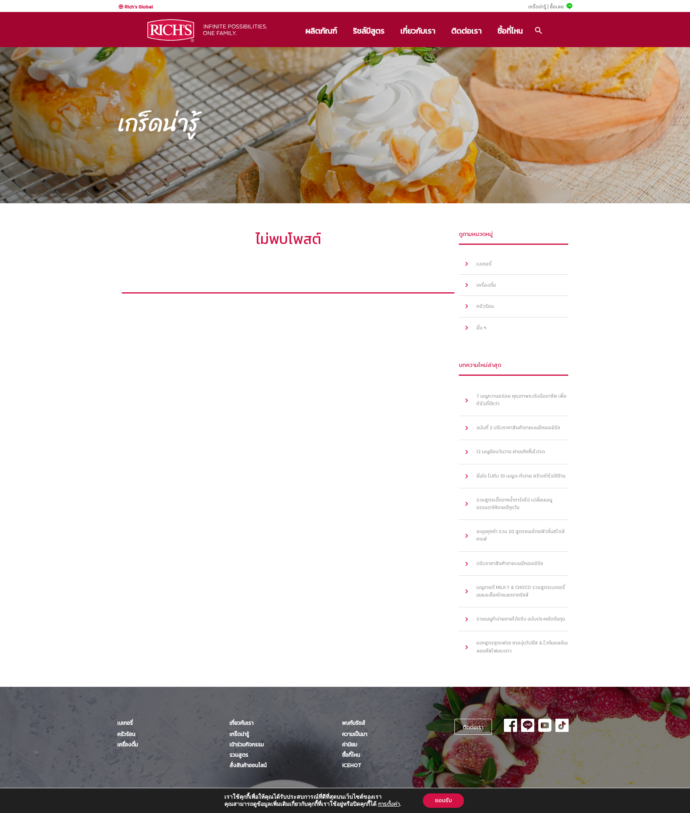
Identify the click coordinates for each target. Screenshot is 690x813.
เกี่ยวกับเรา (418, 31)
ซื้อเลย (557, 6)
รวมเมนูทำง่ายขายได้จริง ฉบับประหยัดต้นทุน (520, 619)
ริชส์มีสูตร (369, 31)
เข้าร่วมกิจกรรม (247, 744)
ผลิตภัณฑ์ (321, 31)
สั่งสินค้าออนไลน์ (248, 765)
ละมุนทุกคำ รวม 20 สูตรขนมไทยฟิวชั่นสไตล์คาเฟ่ (520, 535)
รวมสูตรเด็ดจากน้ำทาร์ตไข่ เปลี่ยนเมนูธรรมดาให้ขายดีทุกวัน (514, 503)
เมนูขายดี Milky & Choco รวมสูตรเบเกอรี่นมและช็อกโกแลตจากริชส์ (520, 591)
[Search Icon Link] (539, 30)
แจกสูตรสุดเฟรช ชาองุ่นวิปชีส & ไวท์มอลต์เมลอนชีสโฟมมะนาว (522, 646)
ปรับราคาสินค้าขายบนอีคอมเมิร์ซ (509, 563)
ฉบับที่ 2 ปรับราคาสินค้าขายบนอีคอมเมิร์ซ (518, 427)
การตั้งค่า (389, 804)
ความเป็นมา (354, 734)
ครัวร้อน (485, 306)
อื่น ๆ (481, 327)
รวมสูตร (239, 755)
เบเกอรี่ (484, 264)
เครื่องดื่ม (486, 285)
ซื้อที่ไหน (510, 31)
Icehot (351, 765)
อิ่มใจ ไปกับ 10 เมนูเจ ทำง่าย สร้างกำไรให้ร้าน (520, 476)
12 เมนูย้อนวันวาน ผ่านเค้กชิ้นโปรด (510, 451)
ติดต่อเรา (466, 31)
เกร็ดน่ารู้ (239, 734)
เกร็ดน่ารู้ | (538, 6)
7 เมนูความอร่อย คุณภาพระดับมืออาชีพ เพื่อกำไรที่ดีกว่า (521, 400)
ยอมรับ (443, 800)
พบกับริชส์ (353, 723)
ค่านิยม (349, 744)
